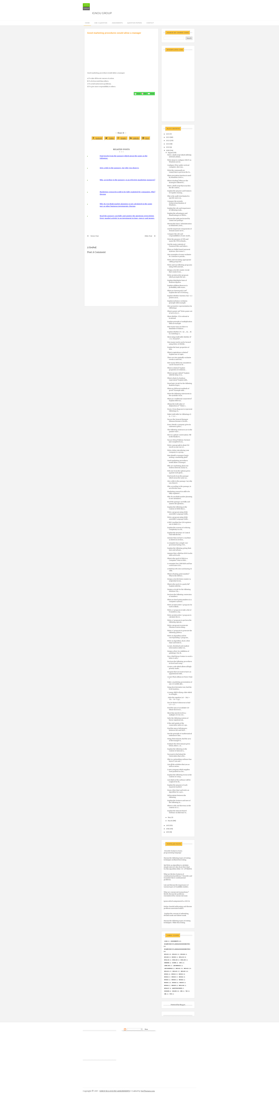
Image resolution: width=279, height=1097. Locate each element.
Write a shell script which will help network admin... (179, 156)
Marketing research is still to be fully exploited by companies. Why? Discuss (127, 193)
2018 (167, 150)
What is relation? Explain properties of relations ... (176, 369)
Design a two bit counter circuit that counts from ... (178, 271)
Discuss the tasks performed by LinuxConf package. (178, 219)
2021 (167, 144)
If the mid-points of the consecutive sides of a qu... (177, 724)
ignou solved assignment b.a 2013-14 (177, 901)
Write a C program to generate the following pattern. (179, 631)
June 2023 (167, 965)
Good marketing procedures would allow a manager (177, 461)
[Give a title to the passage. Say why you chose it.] (92, 168)
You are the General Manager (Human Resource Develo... (177, 420)
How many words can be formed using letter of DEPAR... (179, 343)
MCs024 (181, 979)
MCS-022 (183, 971)
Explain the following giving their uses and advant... (179, 549)
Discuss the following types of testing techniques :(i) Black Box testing (177, 859)
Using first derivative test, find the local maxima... (179, 688)
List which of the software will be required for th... (179, 781)
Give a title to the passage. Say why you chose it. (119, 168)
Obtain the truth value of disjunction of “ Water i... (176, 405)
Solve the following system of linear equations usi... (177, 719)
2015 (167, 832)
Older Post (148, 236)
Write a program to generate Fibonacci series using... (177, 626)
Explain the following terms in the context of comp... (179, 776)
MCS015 (174, 977)
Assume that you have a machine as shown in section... (179, 539)
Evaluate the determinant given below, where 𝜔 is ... (178, 745)
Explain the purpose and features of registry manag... (179, 192)
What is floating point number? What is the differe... (178, 575)
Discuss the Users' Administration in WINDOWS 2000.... (179, 225)
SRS (181, 991)
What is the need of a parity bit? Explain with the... (178, 585)
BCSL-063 (183, 960)
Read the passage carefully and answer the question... (178, 503)
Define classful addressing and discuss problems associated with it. (178, 907)
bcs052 (174, 957)
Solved (174, 991)
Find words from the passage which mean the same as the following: (123, 157)
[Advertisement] (121, 51)
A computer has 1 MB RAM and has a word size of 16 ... (179, 564)
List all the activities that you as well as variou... (178, 765)
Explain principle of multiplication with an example (179, 322)
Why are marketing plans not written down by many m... (177, 467)
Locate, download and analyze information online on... (178, 647)
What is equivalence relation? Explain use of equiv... (177, 353)
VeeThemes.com (148, 1091)
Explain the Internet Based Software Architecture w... (177, 812)
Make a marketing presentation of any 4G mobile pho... (179, 683)
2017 (167, 825)
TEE (186, 991)
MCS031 (166, 982)
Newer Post (95, 236)
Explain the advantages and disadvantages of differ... (177, 214)
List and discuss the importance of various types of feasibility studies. (176, 886)
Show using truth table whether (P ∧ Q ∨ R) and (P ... (179, 338)
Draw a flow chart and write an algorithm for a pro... (178, 791)
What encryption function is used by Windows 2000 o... (179, 176)
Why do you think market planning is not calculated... (179, 497)
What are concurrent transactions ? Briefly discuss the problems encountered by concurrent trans (176, 894)
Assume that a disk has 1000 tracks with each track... (179, 554)
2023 (168, 137)
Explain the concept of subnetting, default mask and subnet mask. (176, 914)
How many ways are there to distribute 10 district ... (177, 328)
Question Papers (134, 23)
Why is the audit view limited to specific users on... (178, 197)
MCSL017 (166, 988)
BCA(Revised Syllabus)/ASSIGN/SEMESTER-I (177, 944)
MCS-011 (178, 968)
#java (166, 941)
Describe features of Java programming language (173, 852)
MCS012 (173, 974)
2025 (167, 134)
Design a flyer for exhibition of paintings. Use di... (178, 652)
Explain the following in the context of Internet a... (177, 750)
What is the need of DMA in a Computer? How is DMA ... (177, 559)
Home (87, 23)
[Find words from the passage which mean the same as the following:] (92, 156)
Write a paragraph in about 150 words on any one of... (178, 446)
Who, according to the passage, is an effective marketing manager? (127, 180)
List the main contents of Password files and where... (177, 245)
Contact (150, 23)
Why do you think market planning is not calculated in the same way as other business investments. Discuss (126, 205)
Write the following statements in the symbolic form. (179, 394)
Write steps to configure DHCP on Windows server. (179, 161)
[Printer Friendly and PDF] (144, 93)
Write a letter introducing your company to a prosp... (178, 451)
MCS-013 (166, 971)
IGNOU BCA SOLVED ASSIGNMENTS (115, 1091)
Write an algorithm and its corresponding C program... (178, 637)
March (170, 821)
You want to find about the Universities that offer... (176, 755)
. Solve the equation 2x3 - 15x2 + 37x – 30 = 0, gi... (178, 698)
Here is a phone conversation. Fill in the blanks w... (179, 436)
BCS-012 (174, 954)
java (180, 962)
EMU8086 (166, 962)
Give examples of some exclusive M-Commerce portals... (179, 255)
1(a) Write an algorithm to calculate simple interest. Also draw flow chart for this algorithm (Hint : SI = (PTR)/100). (178, 867)
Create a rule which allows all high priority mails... (179, 667)
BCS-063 (166, 957)
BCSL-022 (175, 960)
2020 (168, 147)
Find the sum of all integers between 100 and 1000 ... (177, 729)
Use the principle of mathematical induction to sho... (179, 734)
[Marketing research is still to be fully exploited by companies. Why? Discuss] (92, 192)
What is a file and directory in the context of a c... (179, 806)
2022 (168, 140)
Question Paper (177, 988)
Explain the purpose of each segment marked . (177, 786)
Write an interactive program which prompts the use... (177, 276)
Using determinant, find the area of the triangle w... (179, 740)
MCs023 (174, 979)
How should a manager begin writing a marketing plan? (177, 456)
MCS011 (166, 974)
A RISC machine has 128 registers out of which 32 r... (179, 523)
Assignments (117, 23)
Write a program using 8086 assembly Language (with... (178, 513)
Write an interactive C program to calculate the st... (179, 616)
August (170, 153)
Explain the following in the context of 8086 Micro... (177, 508)
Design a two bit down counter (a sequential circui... (179, 580)
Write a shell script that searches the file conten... (179, 187)
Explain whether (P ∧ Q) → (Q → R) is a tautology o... (179, 333)
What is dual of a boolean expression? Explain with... (177, 379)
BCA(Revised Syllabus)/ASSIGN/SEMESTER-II (177, 949)
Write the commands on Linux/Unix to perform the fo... (179, 171)
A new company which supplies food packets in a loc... (178, 770)
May (169, 817)
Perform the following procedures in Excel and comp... (179, 662)
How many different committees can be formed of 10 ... (179, 364)
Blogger (182, 1005)
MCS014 (166, 977)
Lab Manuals (177, 965)
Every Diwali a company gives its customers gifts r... (179, 425)
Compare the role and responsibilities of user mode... (179, 235)
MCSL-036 (181, 985)
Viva (170, 994)
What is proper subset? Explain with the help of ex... (178, 374)
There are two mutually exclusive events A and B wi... (179, 358)
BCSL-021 (166, 960)
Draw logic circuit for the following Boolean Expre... (179, 384)
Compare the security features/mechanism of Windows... (176, 203)
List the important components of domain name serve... (179, 230)
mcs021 (166, 979)
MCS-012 (186, 968)
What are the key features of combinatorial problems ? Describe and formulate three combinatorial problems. (178, 877)
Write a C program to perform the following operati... (179, 621)
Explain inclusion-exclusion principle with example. (177, 302)
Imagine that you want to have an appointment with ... (179, 673)
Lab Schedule (168, 968)
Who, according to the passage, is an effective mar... (179, 487)
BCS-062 (182, 954)
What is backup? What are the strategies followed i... (177, 181)
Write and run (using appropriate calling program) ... (179, 261)
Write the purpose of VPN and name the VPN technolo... (177, 240)
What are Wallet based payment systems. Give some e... (178, 250)
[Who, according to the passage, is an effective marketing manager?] (92, 180)
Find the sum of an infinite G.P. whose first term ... (178, 709)
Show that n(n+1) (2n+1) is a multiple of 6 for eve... (176, 714)
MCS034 (166, 985)
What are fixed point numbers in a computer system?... (179, 600)
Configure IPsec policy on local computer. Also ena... (178, 166)
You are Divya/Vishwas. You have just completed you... (178, 441)
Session (166, 991)
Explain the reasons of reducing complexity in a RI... (178, 528)
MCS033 (181, 982)
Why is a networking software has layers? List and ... (179, 760)
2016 (167, 829)
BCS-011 (166, 954)
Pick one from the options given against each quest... (178, 472)
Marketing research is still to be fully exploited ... (178, 492)
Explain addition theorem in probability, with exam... (177, 286)
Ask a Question (100, 23)
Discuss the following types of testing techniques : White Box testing (177, 922)
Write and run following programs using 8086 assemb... (179, 266)
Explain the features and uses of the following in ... (179, 801)
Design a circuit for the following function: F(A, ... (179, 590)
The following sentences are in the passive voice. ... (179, 431)
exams (174, 962)
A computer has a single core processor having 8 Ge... (177, 544)
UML (165, 994)
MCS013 (181, 974)
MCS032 (174, 982)
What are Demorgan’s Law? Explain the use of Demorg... (178, 291)
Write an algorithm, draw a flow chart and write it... (178, 642)
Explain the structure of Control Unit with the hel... (178, 534)
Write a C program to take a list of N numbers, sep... (179, 611)
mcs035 (174, 985)
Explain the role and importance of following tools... (179, 209)
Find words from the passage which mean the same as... (178, 477)
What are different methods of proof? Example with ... (178, 389)
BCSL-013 (181, 957)
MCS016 (181, 977)
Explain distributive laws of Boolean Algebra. (177, 281)
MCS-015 (175, 971)
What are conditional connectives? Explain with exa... (179, 400)
